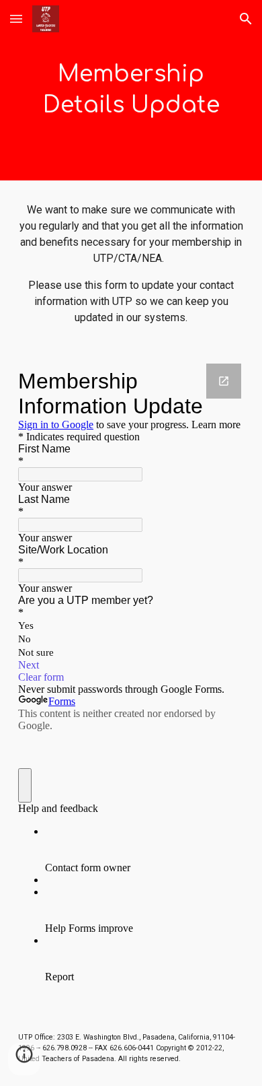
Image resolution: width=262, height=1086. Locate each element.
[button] (16, 18)
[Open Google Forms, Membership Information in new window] (223, 381)
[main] (131, 90)
